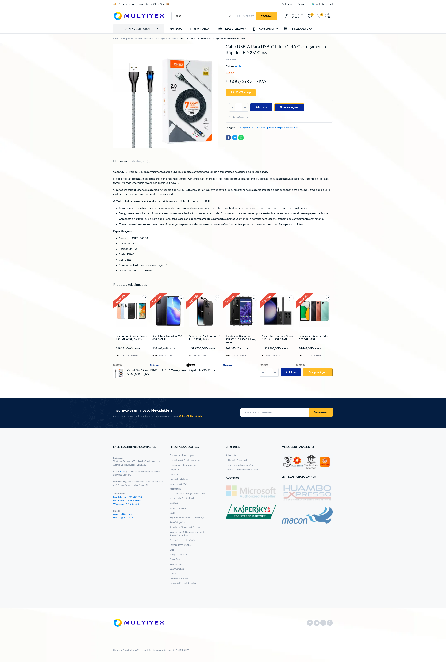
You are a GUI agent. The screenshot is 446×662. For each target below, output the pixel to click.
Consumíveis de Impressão (183, 465)
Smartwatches (177, 568)
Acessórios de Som (179, 535)
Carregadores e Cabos (166, 38)
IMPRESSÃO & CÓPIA (301, 28)
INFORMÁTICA (201, 28)
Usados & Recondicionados (183, 583)
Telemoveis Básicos (179, 578)
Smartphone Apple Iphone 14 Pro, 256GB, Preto (204, 337)
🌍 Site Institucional (322, 3)
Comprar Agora (289, 107)
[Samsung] (117, 365)
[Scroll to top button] (438, 654)
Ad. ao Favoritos (240, 117)
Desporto (174, 469)
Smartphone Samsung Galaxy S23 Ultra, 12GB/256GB (277, 337)
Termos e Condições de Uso (239, 465)
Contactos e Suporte (296, 3)
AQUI (123, 471)
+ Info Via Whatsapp (240, 92)
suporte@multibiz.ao (123, 517)
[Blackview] (154, 365)
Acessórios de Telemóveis (182, 540)
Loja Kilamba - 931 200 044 (127, 500)
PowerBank (175, 559)
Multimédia (175, 503)
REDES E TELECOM (234, 28)
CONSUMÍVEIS (267, 28)
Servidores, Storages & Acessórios (186, 527)
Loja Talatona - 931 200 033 (127, 497)
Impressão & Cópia (179, 484)
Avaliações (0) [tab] (141, 161)
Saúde (173, 512)
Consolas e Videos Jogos (182, 455)
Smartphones (176, 564)
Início (115, 38)
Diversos (174, 474)
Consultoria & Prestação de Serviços (187, 460)
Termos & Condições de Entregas (242, 469)
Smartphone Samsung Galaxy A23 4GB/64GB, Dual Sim (131, 337)
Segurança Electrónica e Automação (187, 517)
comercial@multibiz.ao (124, 514)
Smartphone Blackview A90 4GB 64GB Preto (167, 337)
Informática (175, 488)
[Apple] (190, 365)
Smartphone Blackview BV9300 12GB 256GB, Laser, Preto (241, 339)
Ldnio (237, 65)
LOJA (179, 28)
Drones (173, 549)
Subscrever (321, 412)
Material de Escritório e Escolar (185, 498)
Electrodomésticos (179, 479)
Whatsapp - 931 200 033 (126, 504)
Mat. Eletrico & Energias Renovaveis (188, 493)
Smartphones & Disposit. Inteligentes (137, 38)
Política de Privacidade (237, 460)
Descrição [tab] (120, 161)
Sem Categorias (177, 522)
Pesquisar (267, 16)
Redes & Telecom (178, 508)
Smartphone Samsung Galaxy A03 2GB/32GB (314, 337)
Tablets (173, 573)
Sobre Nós (231, 455)
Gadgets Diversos (178, 554)
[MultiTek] (138, 16)
